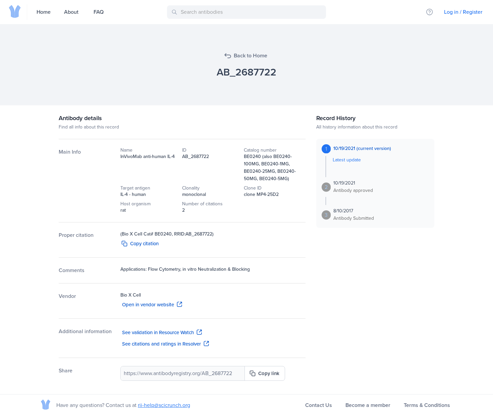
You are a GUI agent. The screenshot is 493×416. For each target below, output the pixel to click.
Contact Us (318, 405)
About (71, 12)
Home (44, 12)
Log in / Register (463, 12)
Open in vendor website (148, 304)
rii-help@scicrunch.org (164, 405)
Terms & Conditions (427, 405)
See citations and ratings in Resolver (161, 344)
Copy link (268, 373)
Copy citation (144, 243)
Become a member (367, 405)
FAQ (99, 12)
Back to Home (250, 55)
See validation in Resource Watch (158, 332)
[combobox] (248, 12)
